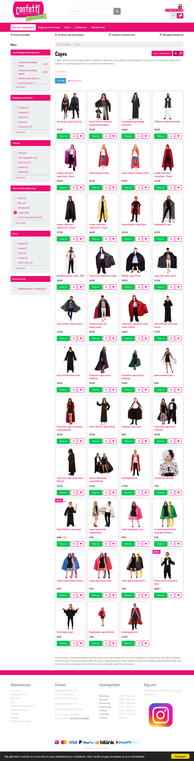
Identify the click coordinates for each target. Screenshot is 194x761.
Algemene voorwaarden (23, 706)
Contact (15, 713)
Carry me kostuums (30, 217)
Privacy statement (20, 709)
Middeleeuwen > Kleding (32, 288)
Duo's (22, 122)
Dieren (23, 167)
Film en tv (25, 126)
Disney (23, 172)
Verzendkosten (18, 694)
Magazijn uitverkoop (49, 27)
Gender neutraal (28, 78)
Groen (23, 257)
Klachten (15, 717)
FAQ (13, 702)
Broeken (24, 207)
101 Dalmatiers (27, 157)
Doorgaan (180, 756)
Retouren (15, 698)
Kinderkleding (26, 83)
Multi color (25, 262)
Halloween (81, 27)
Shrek (22, 152)
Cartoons (24, 162)
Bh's (21, 203)
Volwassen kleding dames (32, 72)
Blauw (23, 243)
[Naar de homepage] (30, 11)
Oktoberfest (98, 27)
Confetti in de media (21, 721)
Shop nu (63, 136)
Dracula (23, 112)
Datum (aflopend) (161, 53)
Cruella (23, 107)
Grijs (22, 253)
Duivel (23, 117)
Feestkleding (63, 44)
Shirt (22, 198)
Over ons (15, 690)
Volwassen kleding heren (32, 64)
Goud (22, 248)
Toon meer (20, 87)
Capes (23, 212)
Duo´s (68, 27)
